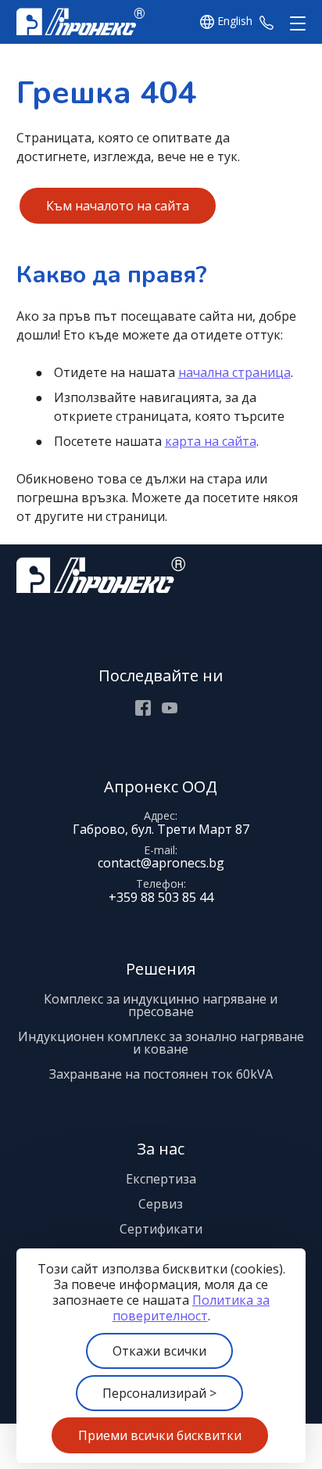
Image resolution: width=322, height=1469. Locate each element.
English (234, 21)
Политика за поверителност (191, 1307)
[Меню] (295, 24)
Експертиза (161, 1178)
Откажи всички (159, 1350)
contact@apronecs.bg (161, 862)
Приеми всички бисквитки (160, 1435)
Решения (160, 968)
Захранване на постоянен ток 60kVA (161, 1074)
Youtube (169, 708)
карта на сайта (210, 441)
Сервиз (160, 1203)
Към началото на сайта (117, 205)
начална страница (234, 372)
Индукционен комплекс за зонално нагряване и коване (161, 1043)
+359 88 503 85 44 (266, 22)
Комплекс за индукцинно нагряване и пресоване (160, 1005)
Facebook (143, 708)
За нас (160, 1148)
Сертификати (161, 1228)
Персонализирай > (159, 1393)
